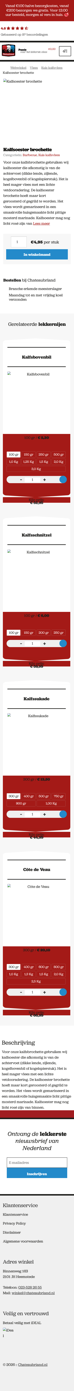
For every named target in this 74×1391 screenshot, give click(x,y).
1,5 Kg (43, 461)
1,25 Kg (28, 461)
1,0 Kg (13, 461)
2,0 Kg (58, 461)
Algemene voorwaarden (23, 1241)
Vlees (34, 67)
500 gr (59, 454)
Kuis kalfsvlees (51, 67)
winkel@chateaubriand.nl (33, 1292)
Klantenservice (15, 1214)
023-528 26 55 (30, 1287)
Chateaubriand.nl (32, 1364)
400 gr (29, 796)
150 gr (28, 454)
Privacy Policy (14, 1223)
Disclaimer (12, 1232)
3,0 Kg (36, 469)
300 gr (14, 796)
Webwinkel (18, 67)
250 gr (44, 454)
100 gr (13, 454)
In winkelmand (37, 254)
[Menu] (65, 51)
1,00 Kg (51, 803)
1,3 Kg (28, 974)
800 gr (59, 967)
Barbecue (30, 155)
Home (5, 67)
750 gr (59, 796)
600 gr (44, 967)
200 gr (44, 632)
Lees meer (41, 223)
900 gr (21, 803)
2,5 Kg (36, 981)
